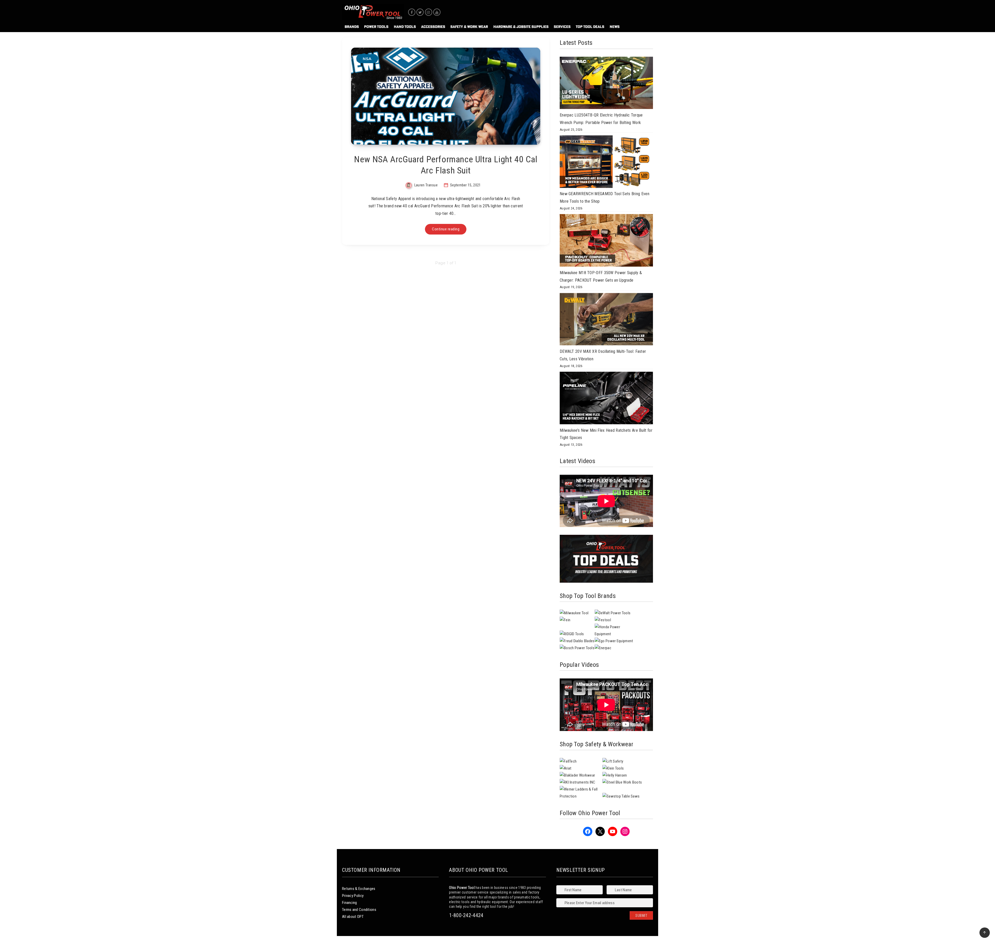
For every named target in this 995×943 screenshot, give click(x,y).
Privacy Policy (353, 895)
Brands (352, 26)
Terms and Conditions (359, 909)
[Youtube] (436, 12)
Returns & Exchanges (358, 888)
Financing (349, 902)
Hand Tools (405, 26)
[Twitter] (420, 12)
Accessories (433, 26)
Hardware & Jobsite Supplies (521, 26)
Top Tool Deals (590, 26)
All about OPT (353, 916)
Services (562, 26)
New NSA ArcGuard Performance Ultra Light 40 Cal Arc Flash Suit (445, 165)
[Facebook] (411, 12)
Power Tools (376, 26)
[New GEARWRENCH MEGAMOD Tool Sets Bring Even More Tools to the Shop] (606, 162)
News (615, 26)
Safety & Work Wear (469, 26)
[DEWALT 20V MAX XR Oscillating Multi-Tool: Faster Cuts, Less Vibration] (606, 320)
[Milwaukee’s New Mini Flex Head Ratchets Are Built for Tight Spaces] (606, 399)
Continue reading (445, 229)
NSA (367, 58)
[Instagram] (428, 12)
